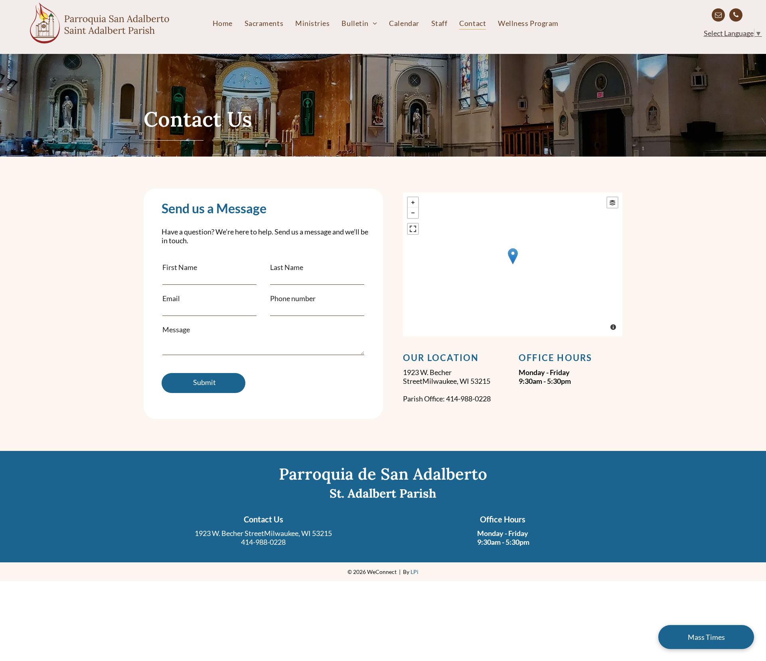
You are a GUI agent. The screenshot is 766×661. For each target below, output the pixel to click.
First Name (179, 267)
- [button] (413, 213)
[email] (718, 16)
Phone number (293, 298)
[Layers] (612, 202)
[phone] (735, 16)
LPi (415, 571)
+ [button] (413, 202)
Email (171, 298)
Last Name (286, 267)
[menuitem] (223, 23)
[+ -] (512, 264)
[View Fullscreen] (413, 229)
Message (176, 329)
